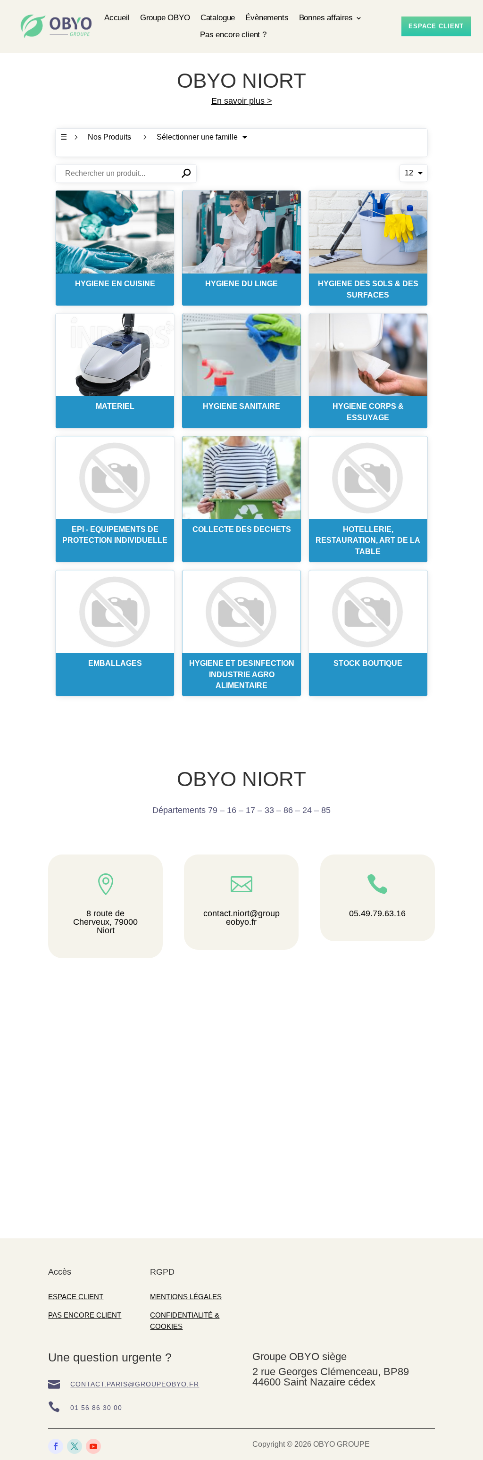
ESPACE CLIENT (75, 1297)
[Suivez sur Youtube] (93, 1446)
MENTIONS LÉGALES (186, 1297)
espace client (436, 26)
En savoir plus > (241, 101)
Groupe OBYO (165, 17)
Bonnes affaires (326, 17)
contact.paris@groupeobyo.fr (134, 1384)
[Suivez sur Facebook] (55, 1446)
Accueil (117, 17)
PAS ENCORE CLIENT (84, 1315)
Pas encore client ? (233, 34)
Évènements (266, 17)
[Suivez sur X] (74, 1446)
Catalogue (217, 17)
